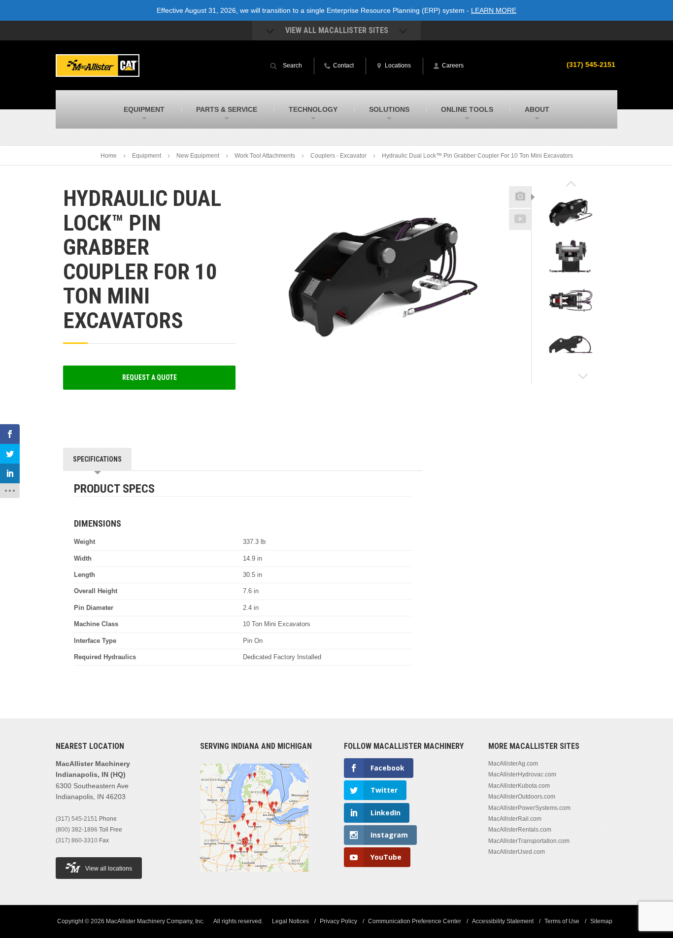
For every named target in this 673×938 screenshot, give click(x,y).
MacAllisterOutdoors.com (521, 796)
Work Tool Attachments (265, 155)
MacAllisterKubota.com (519, 785)
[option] (571, 213)
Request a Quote (149, 377)
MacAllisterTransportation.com (529, 841)
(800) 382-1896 (77, 829)
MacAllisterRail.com (514, 818)
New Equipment (197, 155)
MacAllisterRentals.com (519, 829)
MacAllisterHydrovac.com (522, 774)
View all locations (108, 868)
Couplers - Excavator (338, 155)
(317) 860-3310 (77, 840)
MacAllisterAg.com (513, 763)
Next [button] (583, 376)
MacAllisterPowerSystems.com (529, 807)
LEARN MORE (493, 10)
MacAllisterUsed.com (516, 851)
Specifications (97, 459)
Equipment (146, 155)
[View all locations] (254, 877)
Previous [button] (571, 183)
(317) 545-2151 (591, 64)
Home (109, 155)
